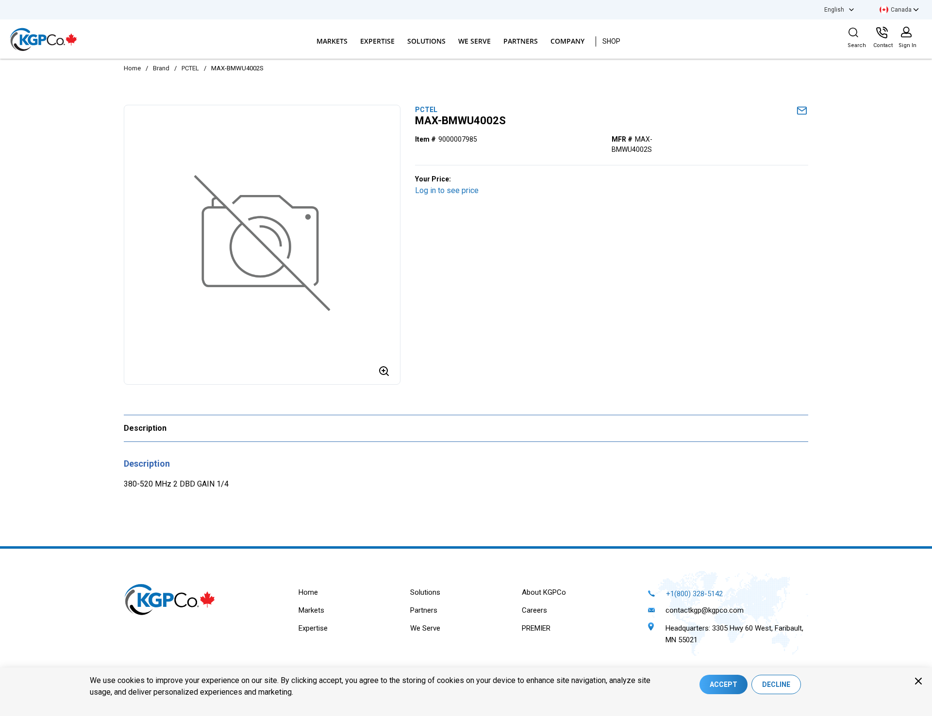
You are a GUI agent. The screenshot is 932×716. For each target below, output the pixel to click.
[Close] (918, 681)
